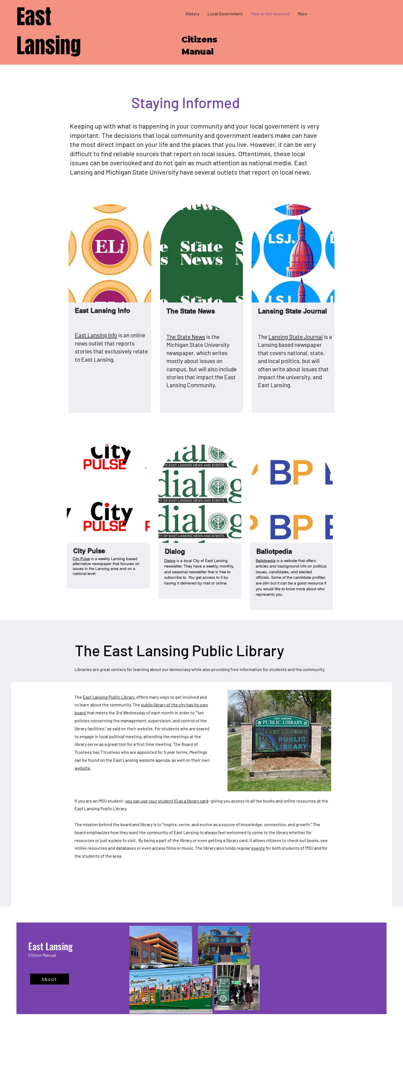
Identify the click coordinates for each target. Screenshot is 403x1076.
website (82, 767)
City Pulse (81, 558)
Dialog (169, 560)
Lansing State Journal (295, 336)
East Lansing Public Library (109, 697)
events (258, 847)
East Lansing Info (96, 335)
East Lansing (48, 31)
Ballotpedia (266, 560)
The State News (185, 336)
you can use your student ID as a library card (166, 800)
